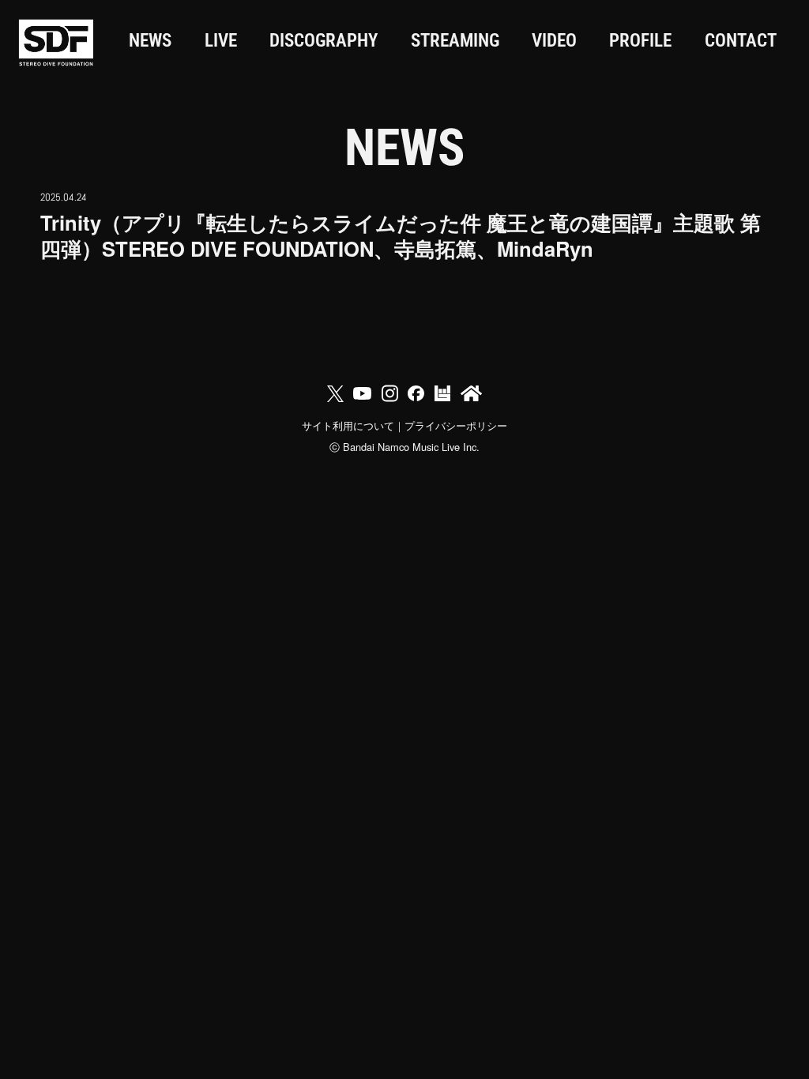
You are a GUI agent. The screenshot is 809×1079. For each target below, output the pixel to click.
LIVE (221, 41)
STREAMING (455, 41)
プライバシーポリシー (455, 425)
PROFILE (640, 41)
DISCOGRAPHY (323, 41)
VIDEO (554, 41)
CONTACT (741, 41)
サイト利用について (348, 425)
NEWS (150, 41)
